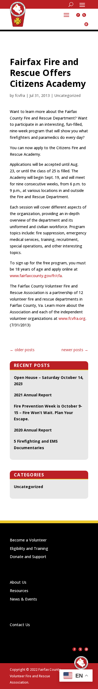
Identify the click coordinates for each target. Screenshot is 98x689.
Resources (19, 590)
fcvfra (20, 95)
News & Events (23, 599)
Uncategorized (67, 95)
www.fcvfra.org (72, 318)
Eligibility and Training (29, 548)
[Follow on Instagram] (86, 24)
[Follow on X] (84, 15)
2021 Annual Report (33, 394)
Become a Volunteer (28, 540)
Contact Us (20, 624)
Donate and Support (28, 556)
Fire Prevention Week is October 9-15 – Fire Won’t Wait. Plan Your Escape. (48, 412)
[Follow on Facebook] (78, 15)
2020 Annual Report (33, 430)
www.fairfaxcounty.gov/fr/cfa (36, 275)
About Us (18, 582)
